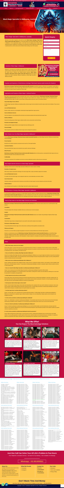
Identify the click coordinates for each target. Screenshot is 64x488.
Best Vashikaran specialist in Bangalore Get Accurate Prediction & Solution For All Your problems (8, 393)
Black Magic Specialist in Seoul (53, 401)
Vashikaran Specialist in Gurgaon (53, 417)
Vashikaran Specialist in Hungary (53, 425)
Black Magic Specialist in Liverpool (38, 393)
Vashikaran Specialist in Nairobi (22, 431)
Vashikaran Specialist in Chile (37, 421)
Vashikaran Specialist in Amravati (22, 424)
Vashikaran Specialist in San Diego (38, 434)
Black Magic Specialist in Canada (22, 385)
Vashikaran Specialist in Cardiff (37, 418)
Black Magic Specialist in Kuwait (37, 390)
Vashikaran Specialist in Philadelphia (23, 447)
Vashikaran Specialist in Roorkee (37, 431)
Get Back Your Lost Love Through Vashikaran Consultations (6, 425)
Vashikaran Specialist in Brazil (37, 412)
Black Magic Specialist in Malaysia (38, 396)
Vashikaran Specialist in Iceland (53, 426)
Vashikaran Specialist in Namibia (22, 432)
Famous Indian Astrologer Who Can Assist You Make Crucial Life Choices (8, 423)
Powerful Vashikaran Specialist (22, 407)
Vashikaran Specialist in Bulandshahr (38, 414)
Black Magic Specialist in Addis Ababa (7, 399)
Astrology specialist (4, 385)
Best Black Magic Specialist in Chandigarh (8, 388)
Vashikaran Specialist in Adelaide (22, 417)
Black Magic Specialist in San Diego (54, 397)
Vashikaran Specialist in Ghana (53, 413)
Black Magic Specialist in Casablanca (23, 387)
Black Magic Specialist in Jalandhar (38, 386)
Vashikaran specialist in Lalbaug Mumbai (8, 441)
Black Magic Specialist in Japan (37, 387)
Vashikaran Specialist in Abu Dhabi (22, 415)
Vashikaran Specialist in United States (54, 432)
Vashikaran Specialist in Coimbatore (38, 423)
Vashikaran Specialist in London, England (8, 443)
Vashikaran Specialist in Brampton (38, 411)
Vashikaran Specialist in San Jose (37, 435)
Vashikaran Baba (19, 410)
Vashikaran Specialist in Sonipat (37, 445)
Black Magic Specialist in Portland (54, 390)
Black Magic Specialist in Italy (37, 384)
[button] (3, 484)
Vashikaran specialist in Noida (22, 438)
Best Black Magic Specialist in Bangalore (7, 387)
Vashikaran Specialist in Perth (22, 445)
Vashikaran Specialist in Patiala (22, 444)
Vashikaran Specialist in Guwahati (54, 418)
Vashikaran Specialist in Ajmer (22, 419)
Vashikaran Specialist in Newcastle (22, 437)
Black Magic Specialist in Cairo (22, 384)
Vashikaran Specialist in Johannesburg (7, 431)
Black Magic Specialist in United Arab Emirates (7, 411)
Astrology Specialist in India (5, 386)
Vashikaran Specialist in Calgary (37, 416)
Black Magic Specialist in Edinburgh (23, 399)
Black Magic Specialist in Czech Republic (23, 393)
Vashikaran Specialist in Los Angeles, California (7, 445)
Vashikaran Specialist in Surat (37, 449)
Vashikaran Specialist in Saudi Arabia (38, 439)
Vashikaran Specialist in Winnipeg (54, 437)
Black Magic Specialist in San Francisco (54, 398)
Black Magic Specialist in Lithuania (38, 392)
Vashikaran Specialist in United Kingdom (55, 431)
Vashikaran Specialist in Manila (6, 449)
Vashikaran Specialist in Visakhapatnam (55, 436)
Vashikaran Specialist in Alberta (22, 420)
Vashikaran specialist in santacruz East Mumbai (39, 436)
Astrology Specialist (19, 8)
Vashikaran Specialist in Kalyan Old (7, 434)
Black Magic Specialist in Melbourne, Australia (38, 400)
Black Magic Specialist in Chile (22, 389)
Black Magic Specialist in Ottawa (53, 384)
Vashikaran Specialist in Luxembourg (7, 447)
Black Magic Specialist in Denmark (22, 395)
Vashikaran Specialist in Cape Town (38, 417)
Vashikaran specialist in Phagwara (22, 446)
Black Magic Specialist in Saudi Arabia (54, 399)
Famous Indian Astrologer (5, 421)
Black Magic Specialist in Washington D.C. (8, 416)
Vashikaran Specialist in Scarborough (38, 440)
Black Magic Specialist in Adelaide (6, 400)
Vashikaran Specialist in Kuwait (6, 439)
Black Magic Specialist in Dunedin (22, 398)
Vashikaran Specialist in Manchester (7, 448)
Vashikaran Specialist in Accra (22, 416)
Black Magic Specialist (4, 398)
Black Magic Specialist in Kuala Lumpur (39, 389)
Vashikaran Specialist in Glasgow (53, 414)
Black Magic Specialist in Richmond (54, 394)
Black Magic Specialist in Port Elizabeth (54, 389)
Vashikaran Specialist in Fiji (52, 409)
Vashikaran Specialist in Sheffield (38, 442)
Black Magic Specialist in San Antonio (54, 396)
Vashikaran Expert (20, 411)
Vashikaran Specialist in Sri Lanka (38, 448)
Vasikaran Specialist (30, 8)
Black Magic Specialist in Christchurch (23, 390)
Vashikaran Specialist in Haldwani (54, 419)
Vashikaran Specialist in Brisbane (38, 413)
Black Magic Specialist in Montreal (38, 403)
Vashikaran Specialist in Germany (53, 412)
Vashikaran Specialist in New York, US (23, 436)
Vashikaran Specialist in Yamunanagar (54, 438)
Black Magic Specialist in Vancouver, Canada (7, 414)
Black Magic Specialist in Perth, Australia (55, 385)
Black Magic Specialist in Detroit (22, 396)
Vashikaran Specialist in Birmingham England (38, 409)
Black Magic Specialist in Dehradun (23, 394)
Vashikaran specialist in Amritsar (22, 425)
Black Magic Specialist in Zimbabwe (7, 418)
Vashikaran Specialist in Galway (53, 411)
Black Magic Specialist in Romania (54, 395)
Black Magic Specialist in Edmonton (23, 400)
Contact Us (55, 8)
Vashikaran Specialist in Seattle (37, 441)
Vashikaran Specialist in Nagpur (22, 430)
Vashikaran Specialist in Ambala (22, 423)
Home (6, 8)
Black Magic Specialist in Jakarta (37, 385)
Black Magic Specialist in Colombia (22, 391)
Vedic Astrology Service (52, 440)
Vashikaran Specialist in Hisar (53, 421)
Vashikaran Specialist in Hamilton (53, 420)
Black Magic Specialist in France (22, 403)
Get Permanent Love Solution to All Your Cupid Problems (7, 426)
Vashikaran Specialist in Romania (38, 430)
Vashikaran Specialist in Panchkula (22, 442)
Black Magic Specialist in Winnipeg (7, 417)
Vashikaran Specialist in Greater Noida (54, 416)
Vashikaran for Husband (21, 412)
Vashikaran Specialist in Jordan (6, 432)
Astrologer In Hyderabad (5, 384)
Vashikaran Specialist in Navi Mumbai (23, 433)
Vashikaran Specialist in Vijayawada (54, 435)
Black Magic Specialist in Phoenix (53, 387)
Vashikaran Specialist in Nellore (22, 434)
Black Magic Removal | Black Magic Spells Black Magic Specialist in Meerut (8, 397)
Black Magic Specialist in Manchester (38, 397)
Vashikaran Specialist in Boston (37, 410)
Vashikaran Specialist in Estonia (53, 407)
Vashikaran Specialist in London (6, 442)
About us (11, 8)
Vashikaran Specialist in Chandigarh (38, 419)
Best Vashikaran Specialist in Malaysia (7, 394)
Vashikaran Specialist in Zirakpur (53, 439)
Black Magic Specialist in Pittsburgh (54, 388)
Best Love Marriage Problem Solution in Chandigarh (7, 391)
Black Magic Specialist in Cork (22, 392)
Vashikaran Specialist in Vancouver (54, 433)
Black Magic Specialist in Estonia (22, 401)
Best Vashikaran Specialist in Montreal (7, 395)
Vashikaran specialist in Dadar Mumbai (39, 426)
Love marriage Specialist (41, 8)
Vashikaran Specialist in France (53, 410)
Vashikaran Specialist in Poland (22, 449)
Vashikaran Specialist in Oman (22, 440)
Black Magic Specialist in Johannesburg (39, 388)
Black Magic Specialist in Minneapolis (38, 402)
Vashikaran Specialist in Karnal (6, 435)
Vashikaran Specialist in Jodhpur (6, 430)
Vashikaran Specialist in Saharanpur (38, 432)
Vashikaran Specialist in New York (22, 435)
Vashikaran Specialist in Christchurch (38, 422)
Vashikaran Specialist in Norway (22, 439)
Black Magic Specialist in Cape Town (23, 386)
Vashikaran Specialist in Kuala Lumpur (7, 438)
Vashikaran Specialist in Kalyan (6, 433)
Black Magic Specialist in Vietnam (6, 415)
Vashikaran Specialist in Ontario (22, 441)
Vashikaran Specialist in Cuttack (37, 425)
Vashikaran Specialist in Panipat (22, 443)
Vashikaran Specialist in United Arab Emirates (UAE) (54, 430)
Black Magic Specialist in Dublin (22, 397)
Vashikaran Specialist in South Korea (38, 446)
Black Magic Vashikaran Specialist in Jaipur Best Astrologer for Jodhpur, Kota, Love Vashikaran (8, 420)
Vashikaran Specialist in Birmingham (38, 408)
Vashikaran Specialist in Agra (21, 418)
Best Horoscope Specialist (5, 389)
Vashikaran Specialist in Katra (6, 436)
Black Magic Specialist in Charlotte (22, 388)
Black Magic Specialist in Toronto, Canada (8, 407)
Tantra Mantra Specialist (21, 408)
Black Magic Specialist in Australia (6, 403)
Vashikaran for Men (20, 413)
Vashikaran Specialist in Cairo (37, 415)
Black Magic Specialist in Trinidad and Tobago (7, 409)
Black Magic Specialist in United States (7, 412)
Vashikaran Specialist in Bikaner (37, 407)
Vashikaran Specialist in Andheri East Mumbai (23, 426)
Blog (50, 8)
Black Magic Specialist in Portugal (53, 391)
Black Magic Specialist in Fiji (21, 402)
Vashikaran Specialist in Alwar (22, 422)
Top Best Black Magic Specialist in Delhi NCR (23, 409)
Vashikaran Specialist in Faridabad (54, 408)
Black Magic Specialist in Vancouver (7, 413)
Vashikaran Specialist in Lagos (6, 440)
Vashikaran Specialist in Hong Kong (54, 422)
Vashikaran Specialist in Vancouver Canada (55, 434)
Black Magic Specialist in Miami (37, 401)
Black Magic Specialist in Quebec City (54, 393)
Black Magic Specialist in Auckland (6, 402)
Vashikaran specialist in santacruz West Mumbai (39, 438)
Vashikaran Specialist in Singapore (38, 443)
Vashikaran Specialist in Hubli (53, 424)
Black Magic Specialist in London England (39, 394)
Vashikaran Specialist (20, 414)
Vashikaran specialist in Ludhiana (6, 446)
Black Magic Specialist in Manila (37, 398)
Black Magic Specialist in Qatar (53, 392)
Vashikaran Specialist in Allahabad (22, 421)
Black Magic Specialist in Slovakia (53, 403)
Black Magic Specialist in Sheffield (54, 402)
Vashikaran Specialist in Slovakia (37, 444)
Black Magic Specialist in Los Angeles (38, 395)
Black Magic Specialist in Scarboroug (54, 400)
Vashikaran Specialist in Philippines (23, 448)
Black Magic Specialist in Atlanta (6, 401)
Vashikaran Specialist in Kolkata (6, 437)
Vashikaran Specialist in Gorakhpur (54, 415)
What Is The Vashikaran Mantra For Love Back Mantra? (55, 441)
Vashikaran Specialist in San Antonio (38, 433)
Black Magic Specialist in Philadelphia (54, 386)
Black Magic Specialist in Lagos (37, 391)
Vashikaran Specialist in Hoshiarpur (54, 423)
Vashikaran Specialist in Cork (37, 424)
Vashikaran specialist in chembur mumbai (39, 420)
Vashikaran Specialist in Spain (37, 447)
